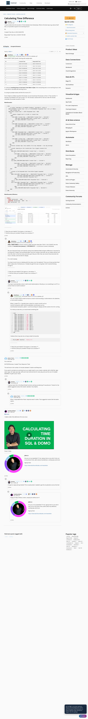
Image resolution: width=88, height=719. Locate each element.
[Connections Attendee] (27, 410)
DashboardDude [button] (12, 410)
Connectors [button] (69, 539)
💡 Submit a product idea (71, 36)
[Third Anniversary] (28, 55)
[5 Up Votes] (28, 358)
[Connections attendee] (19, 21)
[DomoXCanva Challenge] (24, 55)
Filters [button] (68, 541)
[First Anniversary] (21, 21)
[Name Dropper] (18, 21)
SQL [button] (80, 548)
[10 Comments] (25, 21)
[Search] (74, 8)
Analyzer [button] (77, 543)
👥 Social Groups (69, 39)
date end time (16, 372)
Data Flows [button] (76, 544)
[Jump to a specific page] (60, 51)
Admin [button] (80, 541)
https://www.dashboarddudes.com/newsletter (36, 465)
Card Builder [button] (69, 543)
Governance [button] (69, 548)
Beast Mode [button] (75, 536)
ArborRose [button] (10, 55)
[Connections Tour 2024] (23, 410)
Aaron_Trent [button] (11, 358)
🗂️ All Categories (69, 24)
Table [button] (75, 548)
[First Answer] (23, 21)
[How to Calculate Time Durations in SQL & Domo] (29, 435)
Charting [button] (11, 536)
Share (6, 37)
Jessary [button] (9, 21)
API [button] (82, 543)
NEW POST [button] (71, 18)
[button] (5, 22)
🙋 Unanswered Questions (74, 33)
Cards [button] (6, 536)
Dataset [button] (76, 538)
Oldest (10, 51)
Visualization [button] (69, 544)
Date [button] (68, 546)
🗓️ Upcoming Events (70, 30)
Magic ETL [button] (69, 538)
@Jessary (6, 414)
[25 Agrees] (26, 55)
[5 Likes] (26, 358)
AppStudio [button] (74, 546)
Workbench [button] (69, 549)
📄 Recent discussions (70, 27)
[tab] (6, 46)
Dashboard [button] (77, 539)
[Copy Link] (14, 23)
